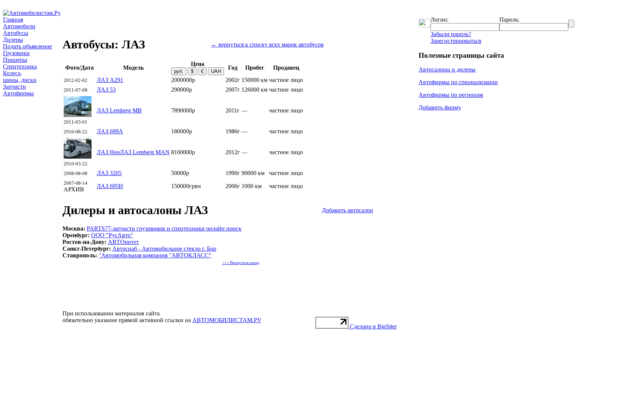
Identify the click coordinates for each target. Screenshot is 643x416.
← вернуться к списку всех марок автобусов (267, 44)
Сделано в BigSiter (373, 326)
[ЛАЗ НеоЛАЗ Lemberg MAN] (78, 156)
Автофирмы (18, 93)
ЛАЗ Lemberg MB (119, 110)
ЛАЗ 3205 (109, 173)
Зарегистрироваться (456, 41)
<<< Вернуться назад (240, 263)
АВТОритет (123, 242)
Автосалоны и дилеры (447, 69)
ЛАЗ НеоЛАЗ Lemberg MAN (133, 152)
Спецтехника (20, 66)
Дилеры (13, 39)
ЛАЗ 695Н (110, 186)
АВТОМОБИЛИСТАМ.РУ (226, 320)
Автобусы (15, 33)
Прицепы (15, 60)
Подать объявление (27, 46)
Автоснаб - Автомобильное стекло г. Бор (164, 248)
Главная (13, 19)
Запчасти (14, 86)
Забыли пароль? (451, 34)
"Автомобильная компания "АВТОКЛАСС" (155, 255)
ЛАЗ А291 (110, 80)
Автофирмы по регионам (451, 95)
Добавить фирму (440, 107)
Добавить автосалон (347, 210)
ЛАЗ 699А (110, 131)
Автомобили (19, 26)
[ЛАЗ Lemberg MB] (78, 115)
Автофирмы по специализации (458, 82)
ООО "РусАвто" (112, 235)
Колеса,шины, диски (19, 76)
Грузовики (16, 53)
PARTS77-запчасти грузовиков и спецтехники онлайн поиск (164, 228)
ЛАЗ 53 (106, 89)
